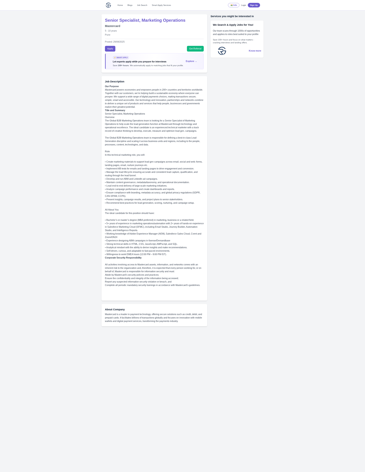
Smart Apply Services (161, 5)
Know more (255, 51)
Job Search (142, 5)
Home (120, 5)
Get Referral (195, 48)
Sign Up (254, 5)
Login (243, 5)
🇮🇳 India (234, 5)
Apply (110, 48)
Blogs (129, 5)
